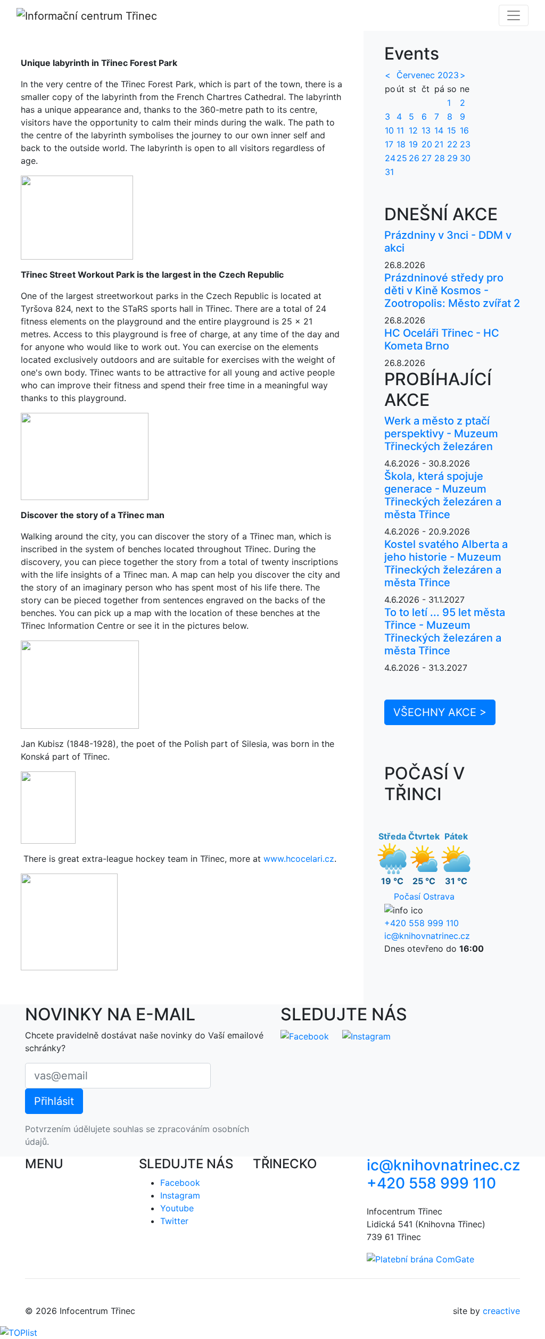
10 (389, 130)
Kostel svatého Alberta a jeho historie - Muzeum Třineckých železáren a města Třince (446, 563)
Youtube (177, 1208)
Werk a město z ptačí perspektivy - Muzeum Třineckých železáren (441, 433)
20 (427, 144)
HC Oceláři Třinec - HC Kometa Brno (441, 339)
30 (465, 158)
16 (464, 130)
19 (413, 144)
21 (438, 144)
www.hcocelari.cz (298, 858)
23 (465, 144)
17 (389, 144)
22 (452, 144)
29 (452, 158)
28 (439, 158)
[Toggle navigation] (514, 15)
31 (389, 172)
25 (402, 158)
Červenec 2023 (428, 75)
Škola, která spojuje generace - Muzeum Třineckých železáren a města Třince (442, 495)
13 (426, 130)
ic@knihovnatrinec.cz (427, 935)
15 (451, 130)
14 (438, 130)
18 (401, 144)
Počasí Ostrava (424, 896)
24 (390, 158)
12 (413, 130)
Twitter (174, 1221)
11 (400, 130)
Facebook (180, 1182)
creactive (501, 1310)
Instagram (180, 1195)
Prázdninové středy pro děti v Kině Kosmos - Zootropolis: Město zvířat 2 (452, 290)
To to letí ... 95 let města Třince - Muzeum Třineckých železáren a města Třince (444, 631)
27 (427, 158)
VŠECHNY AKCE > (439, 712)
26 (414, 158)
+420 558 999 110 (421, 923)
